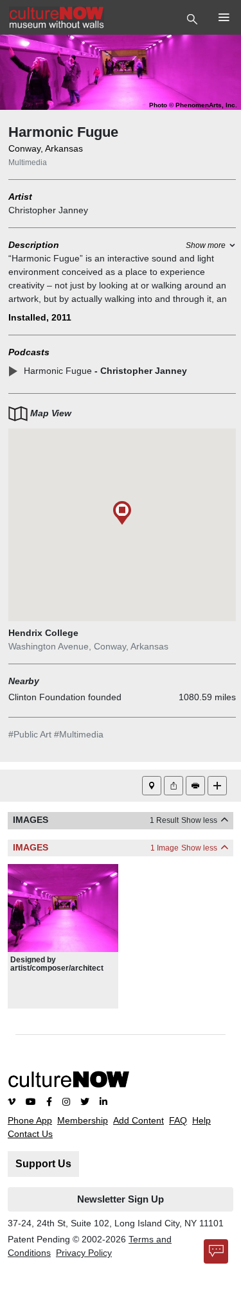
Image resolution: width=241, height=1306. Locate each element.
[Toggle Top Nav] (194, 18)
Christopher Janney (48, 210)
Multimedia (27, 162)
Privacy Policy (84, 1253)
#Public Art (29, 734)
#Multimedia (78, 734)
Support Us (43, 1163)
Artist (20, 196)
